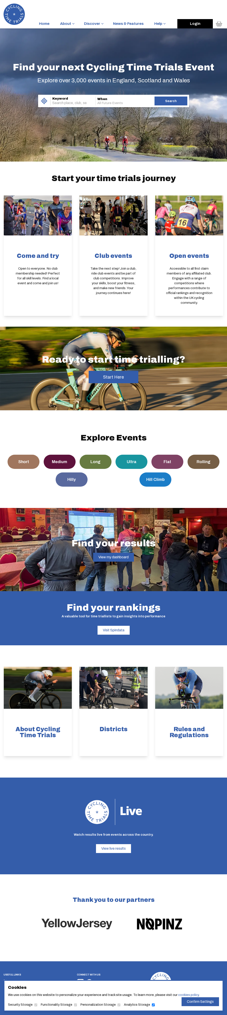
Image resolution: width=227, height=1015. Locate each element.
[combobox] (67, 103)
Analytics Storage (137, 1004)
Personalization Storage (98, 1004)
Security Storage (20, 1004)
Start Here (113, 377)
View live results (113, 848)
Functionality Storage (56, 1004)
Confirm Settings (200, 1001)
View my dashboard (113, 557)
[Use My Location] (44, 101)
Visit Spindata (113, 630)
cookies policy (188, 995)
